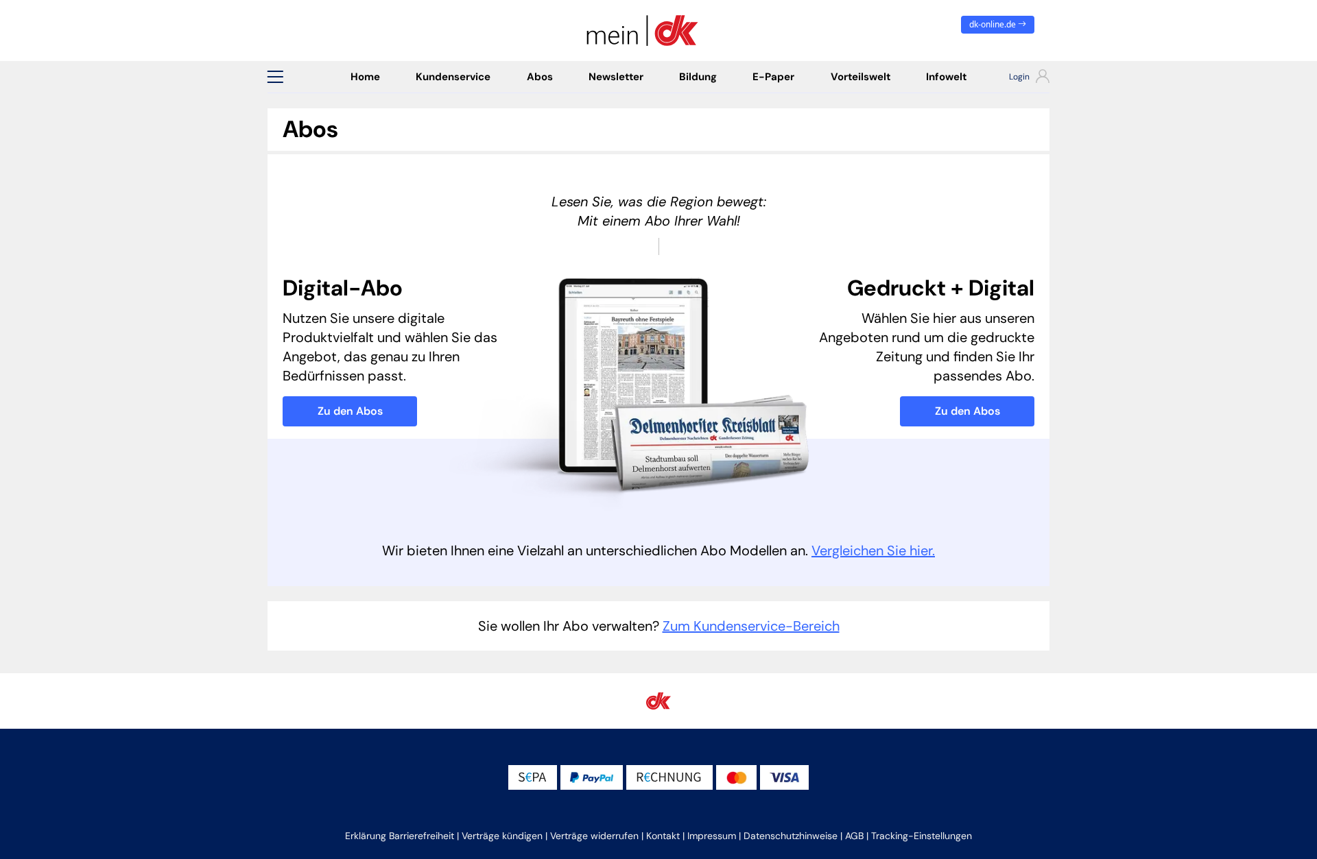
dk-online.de (993, 24)
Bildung (698, 77)
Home (365, 77)
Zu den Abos (350, 411)
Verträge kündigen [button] (502, 836)
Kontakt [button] (663, 836)
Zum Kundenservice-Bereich (751, 626)
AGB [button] (854, 836)
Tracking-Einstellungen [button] (921, 836)
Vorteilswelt (860, 77)
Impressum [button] (711, 836)
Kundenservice (453, 77)
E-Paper (773, 77)
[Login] (1016, 78)
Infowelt (946, 77)
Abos (540, 77)
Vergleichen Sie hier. (873, 550)
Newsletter (616, 77)
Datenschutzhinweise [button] (791, 836)
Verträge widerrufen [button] (594, 836)
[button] (275, 77)
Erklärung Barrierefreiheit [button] (399, 836)
